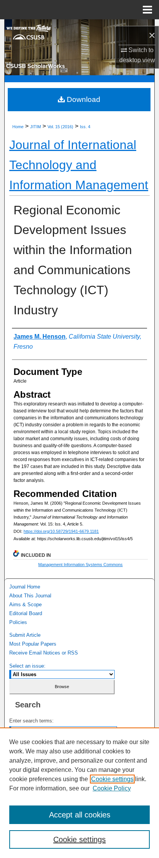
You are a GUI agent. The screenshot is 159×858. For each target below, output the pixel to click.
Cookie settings (112, 779)
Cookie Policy (112, 788)
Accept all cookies (79, 815)
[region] (79, 792)
